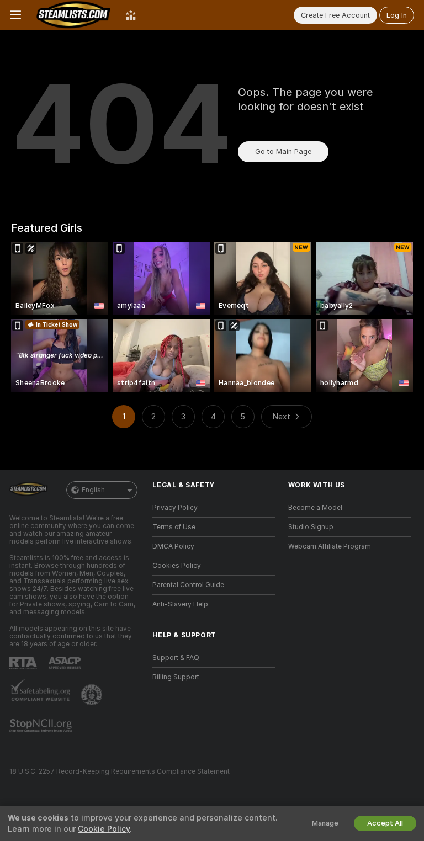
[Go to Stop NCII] (42, 725)
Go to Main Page (283, 151)
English (93, 490)
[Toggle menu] (15, 15)
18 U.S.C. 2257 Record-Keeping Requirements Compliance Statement (119, 771)
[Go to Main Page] (73, 15)
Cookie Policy (104, 828)
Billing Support (175, 677)
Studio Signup (310, 527)
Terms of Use (173, 527)
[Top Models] (131, 15)
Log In (396, 15)
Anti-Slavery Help (180, 604)
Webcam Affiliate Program (329, 546)
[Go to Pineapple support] (92, 694)
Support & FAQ (175, 658)
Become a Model (315, 508)
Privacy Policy (175, 508)
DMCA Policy (173, 546)
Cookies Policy (176, 565)
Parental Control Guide (188, 585)
